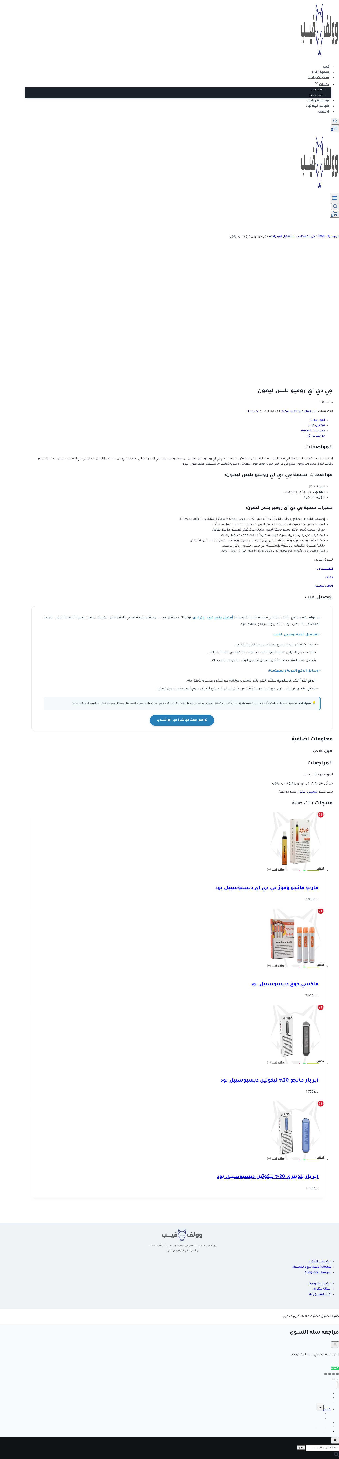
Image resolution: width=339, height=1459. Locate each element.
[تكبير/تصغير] (337, 1374)
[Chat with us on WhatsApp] (335, 1368)
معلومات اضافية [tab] (313, 430)
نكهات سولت (316, 95)
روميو (285, 411)
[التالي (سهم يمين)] (333, 1379)
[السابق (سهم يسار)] (337, 1379)
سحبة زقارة (320, 72)
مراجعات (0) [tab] (316, 436)
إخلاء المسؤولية (320, 1294)
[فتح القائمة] (334, 198)
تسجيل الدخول (307, 792)
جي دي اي (252, 411)
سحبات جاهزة (318, 77)
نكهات (327, 1409)
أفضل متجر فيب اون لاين (213, 618)
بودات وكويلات (318, 101)
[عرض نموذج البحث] (335, 121)
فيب (326, 67)
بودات (329, 577)
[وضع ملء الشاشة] (333, 1374)
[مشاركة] (329, 1374)
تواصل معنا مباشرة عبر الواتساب (182, 720)
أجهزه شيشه (323, 586)
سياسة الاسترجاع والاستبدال (311, 1267)
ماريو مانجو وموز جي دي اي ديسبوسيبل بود (267, 888)
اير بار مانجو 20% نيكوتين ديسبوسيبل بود (270, 1081)
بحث (301, 1447)
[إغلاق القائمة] (338, 1385)
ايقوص (323, 111)
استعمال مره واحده (303, 411)
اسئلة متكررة (322, 1289)
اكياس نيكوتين (317, 106)
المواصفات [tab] (317, 420)
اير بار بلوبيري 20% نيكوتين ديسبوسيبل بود (268, 1177)
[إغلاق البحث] (335, 1440)
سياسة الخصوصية (318, 1272)
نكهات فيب (317, 90)
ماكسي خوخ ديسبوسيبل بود (285, 984)
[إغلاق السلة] (335, 1344)
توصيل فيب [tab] (316, 425)
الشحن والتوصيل (319, 1284)
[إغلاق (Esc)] (325, 1374)
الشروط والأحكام (320, 1262)
